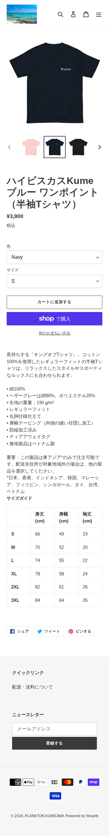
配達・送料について (32, 686)
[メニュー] (98, 14)
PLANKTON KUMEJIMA (44, 816)
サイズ (12, 270)
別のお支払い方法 (54, 333)
